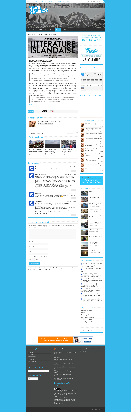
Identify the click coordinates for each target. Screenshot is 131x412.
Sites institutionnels (86, 310)
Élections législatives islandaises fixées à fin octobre (36, 151)
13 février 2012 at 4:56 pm (70, 174)
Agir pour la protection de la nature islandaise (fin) (92, 159)
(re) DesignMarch (70, 133)
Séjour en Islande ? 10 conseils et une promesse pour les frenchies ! (96, 222)
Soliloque (91, 191)
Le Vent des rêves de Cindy (92, 164)
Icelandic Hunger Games (95, 236)
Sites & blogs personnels (87, 317)
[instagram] (95, 1)
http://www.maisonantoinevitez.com (57, 180)
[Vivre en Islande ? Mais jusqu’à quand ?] (84, 205)
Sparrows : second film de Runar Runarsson (93, 154)
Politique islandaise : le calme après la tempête (93, 149)
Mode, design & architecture (88, 315)
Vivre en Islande (61, 349)
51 (99, 193)
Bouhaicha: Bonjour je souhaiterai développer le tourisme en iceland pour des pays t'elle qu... (91, 290)
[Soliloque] (84, 193)
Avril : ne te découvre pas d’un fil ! (95, 215)
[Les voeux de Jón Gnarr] (84, 211)
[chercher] (104, 1)
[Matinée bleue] (84, 253)
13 (96, 238)
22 (97, 199)
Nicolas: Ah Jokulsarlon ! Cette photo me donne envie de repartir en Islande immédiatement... (91, 265)
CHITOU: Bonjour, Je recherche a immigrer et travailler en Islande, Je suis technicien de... (91, 300)
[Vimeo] (93, 1)
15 (97, 225)
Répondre (74, 171)
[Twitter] (88, 1)
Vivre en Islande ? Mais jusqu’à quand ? (95, 204)
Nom (31, 242)
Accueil (31, 34)
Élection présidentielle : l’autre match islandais (93, 139)
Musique (83, 312)
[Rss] (86, 1)
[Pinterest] (90, 1)
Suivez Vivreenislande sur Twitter (89, 354)
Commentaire (33, 228)
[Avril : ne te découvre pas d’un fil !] (84, 216)
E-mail (31, 247)
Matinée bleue (93, 251)
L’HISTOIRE (29, 1)
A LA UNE (34, 29)
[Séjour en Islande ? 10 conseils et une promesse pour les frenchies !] (84, 224)
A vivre (36, 34)
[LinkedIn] (91, 1)
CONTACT (67, 1)
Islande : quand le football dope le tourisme (66, 151)
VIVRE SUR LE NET (51, 1)
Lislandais (38, 167)
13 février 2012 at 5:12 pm (71, 166)
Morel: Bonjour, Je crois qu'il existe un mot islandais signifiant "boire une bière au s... (91, 295)
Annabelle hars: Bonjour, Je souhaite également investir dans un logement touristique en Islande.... (91, 285)
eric (101, 126)
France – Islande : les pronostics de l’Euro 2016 (93, 144)
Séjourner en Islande (86, 319)
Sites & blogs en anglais (87, 322)
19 (99, 206)
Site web (31, 252)
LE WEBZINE (35, 1)
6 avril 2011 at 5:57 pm (71, 193)
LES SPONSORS (60, 1)
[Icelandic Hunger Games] (84, 238)
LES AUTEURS (43, 1)
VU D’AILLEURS (49, 29)
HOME (29, 29)
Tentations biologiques (37, 133)
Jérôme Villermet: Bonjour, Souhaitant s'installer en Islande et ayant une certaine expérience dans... (91, 275)
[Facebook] (87, 1)
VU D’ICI (40, 29)
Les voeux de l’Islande (94, 197)
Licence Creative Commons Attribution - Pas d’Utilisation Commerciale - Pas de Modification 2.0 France (65, 394)
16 (97, 211)
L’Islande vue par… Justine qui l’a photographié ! (51, 151)
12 (96, 245)
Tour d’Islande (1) (93, 229)
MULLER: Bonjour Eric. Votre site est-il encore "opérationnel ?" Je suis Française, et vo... (91, 270)
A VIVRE (57, 29)
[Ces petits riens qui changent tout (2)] (84, 245)
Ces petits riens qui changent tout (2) (94, 243)
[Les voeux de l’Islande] (84, 199)
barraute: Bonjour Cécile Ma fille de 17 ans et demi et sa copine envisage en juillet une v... (91, 280)
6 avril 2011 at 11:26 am (71, 201)
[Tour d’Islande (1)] (84, 232)
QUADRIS (64, 29)
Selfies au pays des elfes (91, 169)
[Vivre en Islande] (40, 9)
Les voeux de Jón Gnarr (95, 210)
